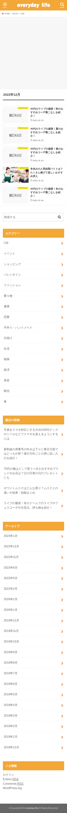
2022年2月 (11, 588)
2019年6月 (11, 683)
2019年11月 (11, 630)
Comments (13, 783)
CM (6, 242)
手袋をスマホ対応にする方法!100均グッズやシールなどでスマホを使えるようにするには (31, 434)
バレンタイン (12, 274)
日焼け (8, 338)
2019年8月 (11, 662)
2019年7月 (11, 673)
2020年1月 (11, 609)
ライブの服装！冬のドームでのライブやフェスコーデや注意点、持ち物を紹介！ (31, 505)
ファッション (12, 285)
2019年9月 (11, 652)
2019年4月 (11, 704)
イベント (9, 253)
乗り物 (8, 295)
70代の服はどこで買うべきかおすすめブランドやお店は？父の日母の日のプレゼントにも (31, 473)
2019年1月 (11, 736)
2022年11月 (11, 557)
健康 (6, 306)
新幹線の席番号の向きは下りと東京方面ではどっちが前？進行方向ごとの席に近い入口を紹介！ (31, 454)
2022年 (15, 14)
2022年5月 (11, 578)
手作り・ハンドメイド (18, 327)
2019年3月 (11, 715)
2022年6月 (11, 567)
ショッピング (12, 264)
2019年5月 (11, 694)
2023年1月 (11, 535)
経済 (6, 369)
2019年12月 (11, 620)
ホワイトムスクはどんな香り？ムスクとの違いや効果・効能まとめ (31, 490)
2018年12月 (11, 747)
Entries (11, 779)
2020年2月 (11, 599)
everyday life (33, 4)
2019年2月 (11, 726)
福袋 (6, 359)
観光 (6, 390)
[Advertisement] (33, 52)
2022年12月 (11, 546)
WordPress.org (12, 788)
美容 (6, 380)
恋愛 (6, 316)
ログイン (8, 774)
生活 (6, 348)
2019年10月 (11, 641)
